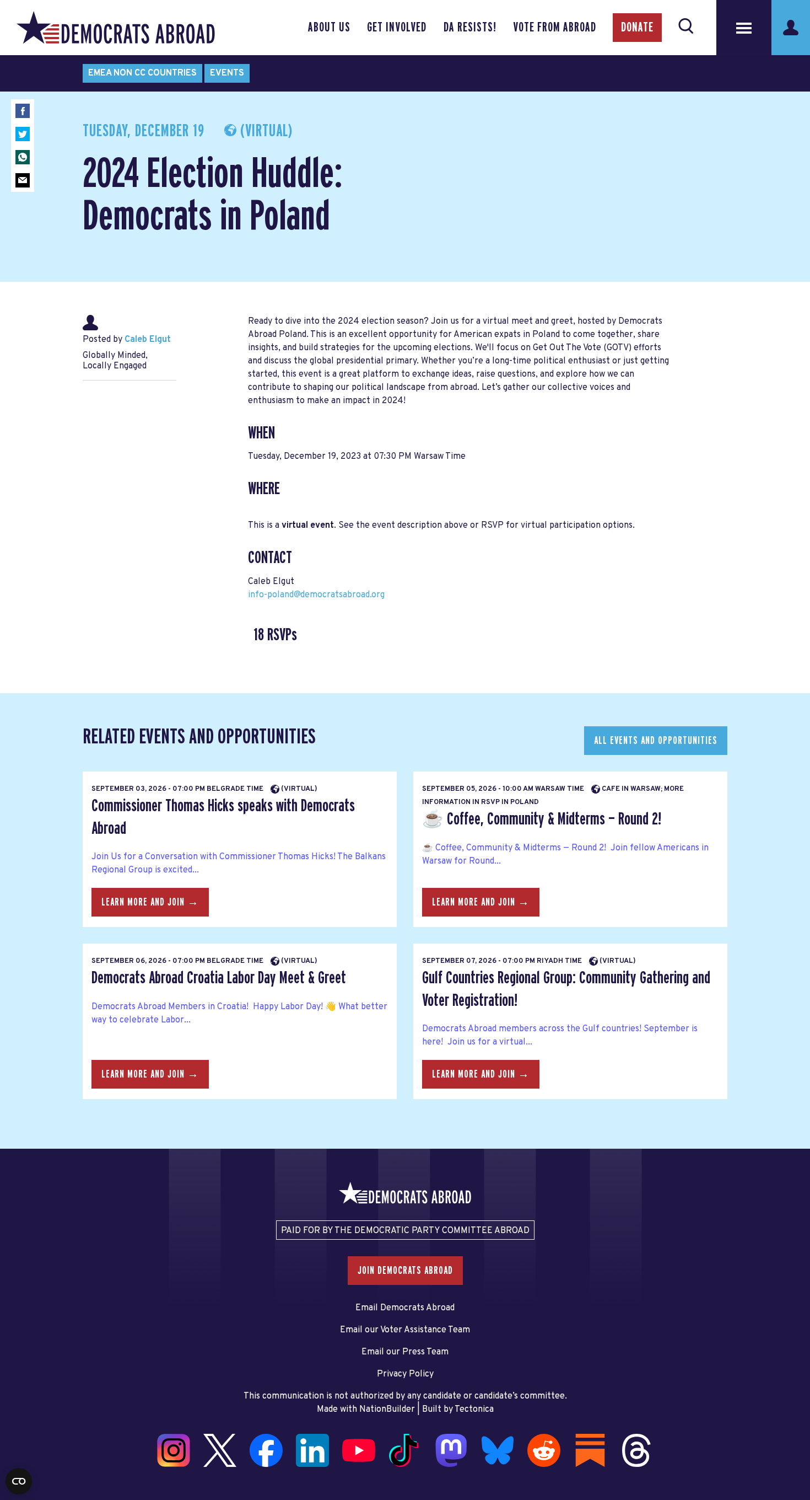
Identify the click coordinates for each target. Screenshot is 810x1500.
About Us (329, 27)
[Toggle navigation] (743, 27)
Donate (637, 27)
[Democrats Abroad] (116, 27)
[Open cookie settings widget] (19, 1481)
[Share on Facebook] (22, 110)
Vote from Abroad (554, 27)
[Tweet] (22, 134)
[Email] (22, 180)
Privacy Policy (405, 1374)
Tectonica (474, 1409)
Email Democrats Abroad (405, 1308)
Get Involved (396, 27)
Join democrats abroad (405, 1270)
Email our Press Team (405, 1352)
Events (227, 73)
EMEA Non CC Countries (142, 73)
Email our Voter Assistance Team (405, 1330)
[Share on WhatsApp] (22, 157)
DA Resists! (470, 27)
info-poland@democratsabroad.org (316, 595)
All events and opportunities (655, 740)
